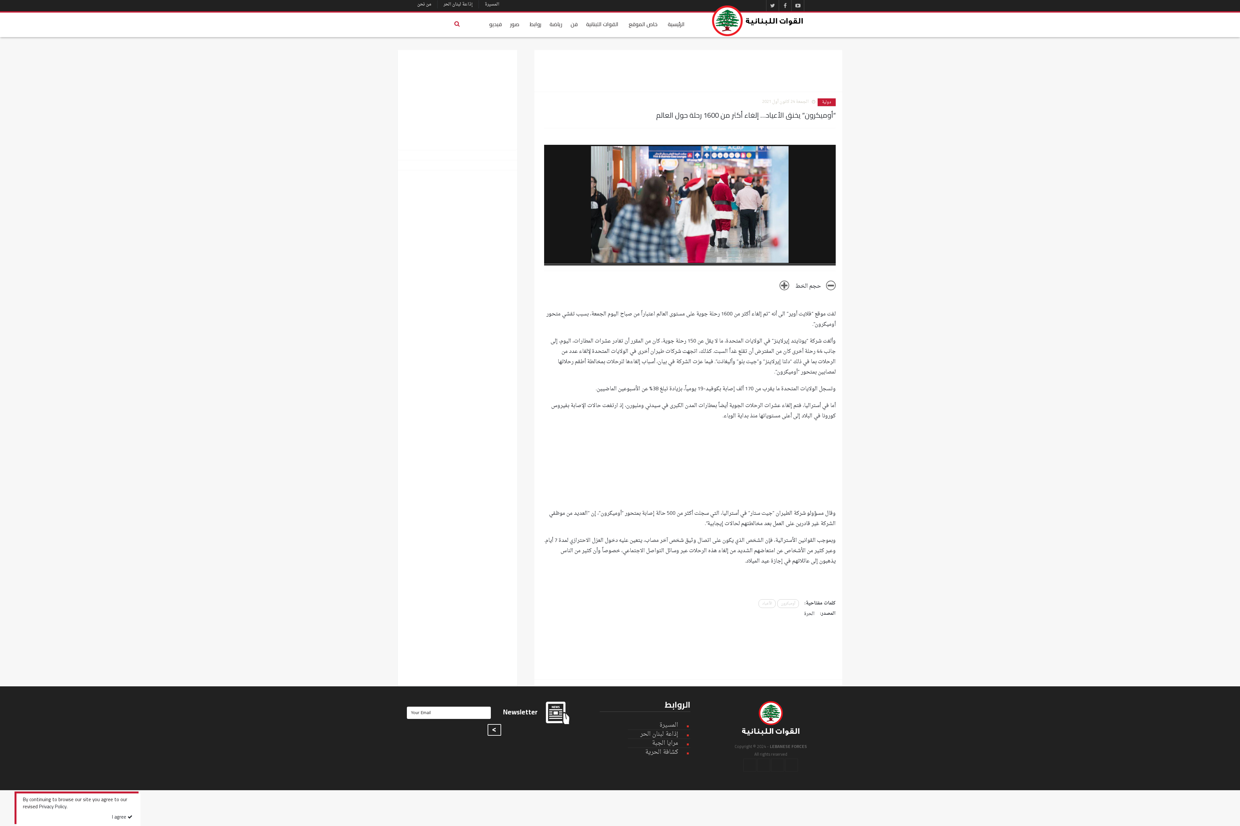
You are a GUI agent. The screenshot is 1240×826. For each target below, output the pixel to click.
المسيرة (492, 4)
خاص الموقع (643, 24)
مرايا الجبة (665, 743)
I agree (120, 817)
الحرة (809, 614)
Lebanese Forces (757, 21)
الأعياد (767, 603)
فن (574, 24)
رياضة (556, 24)
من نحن (424, 4)
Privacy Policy (53, 807)
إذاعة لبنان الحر (458, 4)
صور (514, 24)
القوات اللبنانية (602, 24)
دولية (826, 102)
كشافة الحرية (661, 752)
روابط (535, 24)
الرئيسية (676, 24)
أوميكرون (788, 603)
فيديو (495, 24)
